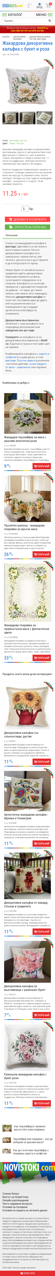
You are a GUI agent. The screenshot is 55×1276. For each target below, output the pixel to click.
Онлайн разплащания (15, 1200)
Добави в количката (29, 219)
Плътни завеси (26, 360)
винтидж (11, 360)
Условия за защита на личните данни (24, 1210)
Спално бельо (10, 1193)
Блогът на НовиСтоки (15, 1197)
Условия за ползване (15, 1207)
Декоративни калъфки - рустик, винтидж (40, 38)
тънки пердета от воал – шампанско (26, 365)
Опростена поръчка (29, 227)
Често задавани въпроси (17, 1203)
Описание (12, 235)
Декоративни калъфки (19, 38)
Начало (5, 37)
